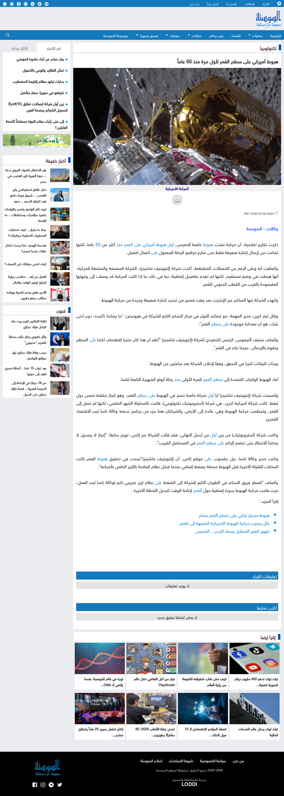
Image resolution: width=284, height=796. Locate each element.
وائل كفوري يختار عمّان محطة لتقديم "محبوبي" (27, 339)
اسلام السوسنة (151, 760)
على (137, 244)
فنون (61, 310)
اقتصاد (236, 35)
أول (171, 244)
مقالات (197, 35)
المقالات (249, 3)
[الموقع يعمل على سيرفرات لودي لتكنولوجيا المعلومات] (189, 783)
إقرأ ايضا (268, 637)
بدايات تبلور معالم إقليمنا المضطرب (38, 81)
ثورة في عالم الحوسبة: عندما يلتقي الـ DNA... (103, 681)
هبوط (208, 244)
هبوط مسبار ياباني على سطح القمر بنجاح (234, 514)
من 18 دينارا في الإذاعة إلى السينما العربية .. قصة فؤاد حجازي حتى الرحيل (28, 388)
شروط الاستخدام (181, 760)
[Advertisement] (120, 18)
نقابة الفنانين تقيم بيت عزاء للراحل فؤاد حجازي (28, 323)
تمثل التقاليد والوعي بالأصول (43, 70)
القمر (128, 244)
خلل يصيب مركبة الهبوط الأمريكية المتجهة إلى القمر (225, 522)
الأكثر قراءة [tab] (20, 47)
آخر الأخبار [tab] (54, 47)
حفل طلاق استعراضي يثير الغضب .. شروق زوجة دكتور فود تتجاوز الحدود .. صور (28, 194)
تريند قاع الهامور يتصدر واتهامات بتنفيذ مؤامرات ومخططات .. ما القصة (25, 214)
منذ (119, 244)
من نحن (194, 3)
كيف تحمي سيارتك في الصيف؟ (25, 263)
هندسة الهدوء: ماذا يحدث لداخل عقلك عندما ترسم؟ (25, 247)
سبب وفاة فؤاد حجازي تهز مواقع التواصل (29, 355)
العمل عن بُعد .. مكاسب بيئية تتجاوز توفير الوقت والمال (27, 279)
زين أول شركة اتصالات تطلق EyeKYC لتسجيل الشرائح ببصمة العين (38, 106)
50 (97, 244)
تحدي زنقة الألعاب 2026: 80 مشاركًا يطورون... (155, 731)
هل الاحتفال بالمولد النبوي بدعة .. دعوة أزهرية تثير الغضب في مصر (25, 175)
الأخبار (266, 3)
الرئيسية (275, 35)
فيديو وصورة (149, 35)
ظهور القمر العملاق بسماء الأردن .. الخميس (232, 530)
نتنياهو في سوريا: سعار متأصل (42, 92)
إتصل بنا (231, 3)
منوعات (175, 35)
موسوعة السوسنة (115, 35)
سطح (216, 323)
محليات (257, 35)
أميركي (149, 244)
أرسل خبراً (213, 3)
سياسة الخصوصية (213, 760)
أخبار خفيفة (56, 160)
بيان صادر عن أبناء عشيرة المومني (40, 58)
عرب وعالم (216, 35)
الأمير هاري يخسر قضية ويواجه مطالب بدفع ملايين (26, 294)
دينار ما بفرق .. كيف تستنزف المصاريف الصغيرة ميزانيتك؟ (27, 232)
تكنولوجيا (268, 47)
